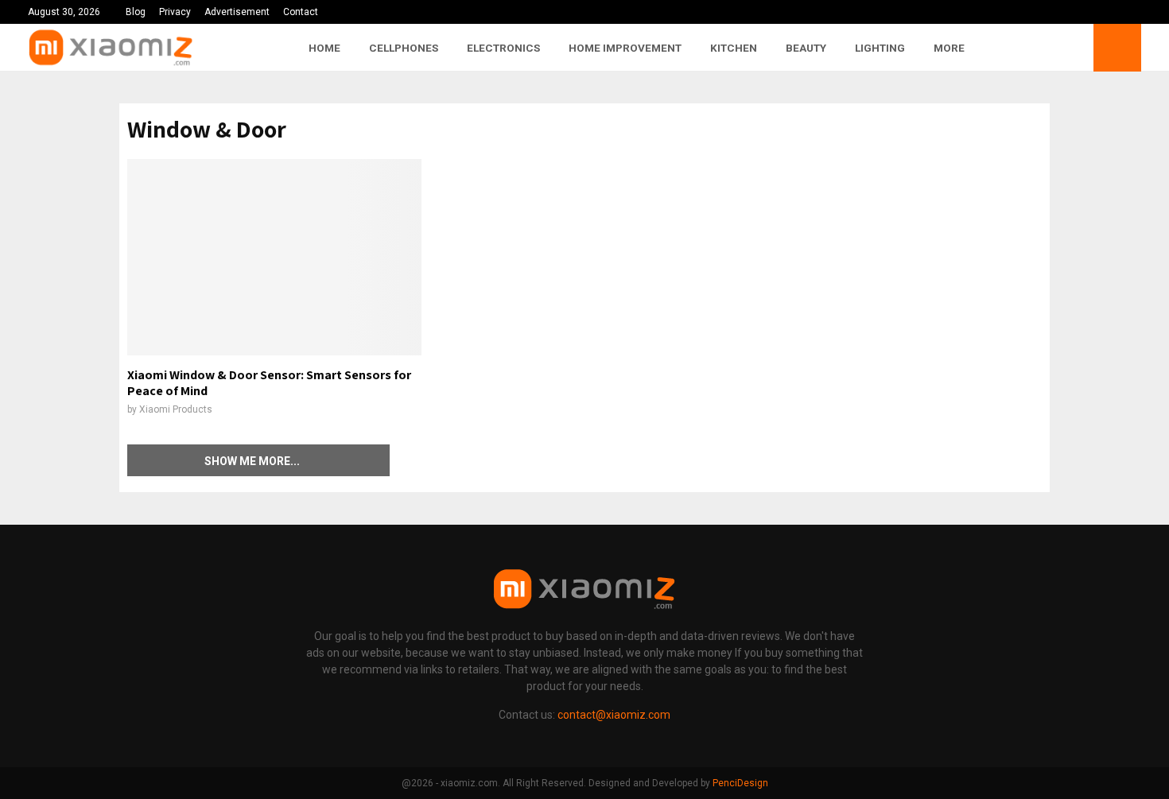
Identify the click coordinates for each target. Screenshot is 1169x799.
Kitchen (733, 47)
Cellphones (403, 47)
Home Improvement (625, 47)
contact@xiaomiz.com (613, 714)
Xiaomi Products (175, 409)
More (949, 47)
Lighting (880, 47)
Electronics (503, 47)
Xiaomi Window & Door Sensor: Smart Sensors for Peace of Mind (269, 383)
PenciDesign (740, 783)
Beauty (806, 47)
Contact (300, 11)
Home (324, 47)
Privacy (175, 11)
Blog (136, 11)
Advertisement (237, 11)
